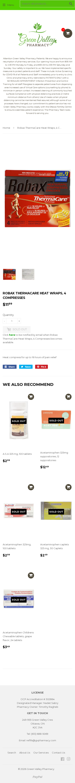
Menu (10, 4)
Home (6, 127)
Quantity (8, 315)
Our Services (41, 752)
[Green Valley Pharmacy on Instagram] (68, 759)
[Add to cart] (31, 397)
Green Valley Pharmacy (40, 769)
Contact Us (58, 752)
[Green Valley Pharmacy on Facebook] (62, 759)
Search (11, 752)
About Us (24, 752)
